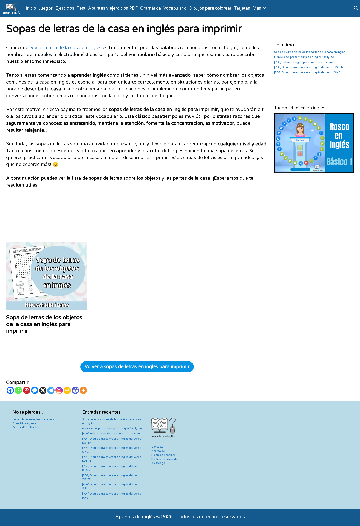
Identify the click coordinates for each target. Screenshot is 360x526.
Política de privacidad (165, 459)
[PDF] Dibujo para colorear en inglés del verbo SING (307, 72)
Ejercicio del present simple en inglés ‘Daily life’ (304, 57)
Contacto (157, 447)
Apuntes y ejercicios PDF (113, 8)
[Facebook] (10, 390)
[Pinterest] (26, 390)
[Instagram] (59, 390)
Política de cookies (163, 455)
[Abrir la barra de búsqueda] (356, 8)
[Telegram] (51, 390)
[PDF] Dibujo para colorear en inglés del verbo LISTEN (308, 67)
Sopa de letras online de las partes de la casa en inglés (309, 52)
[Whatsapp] (18, 390)
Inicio (31, 8)
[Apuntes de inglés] (12, 8)
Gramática (150, 8)
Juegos (46, 8)
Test (81, 8)
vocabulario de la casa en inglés (66, 47)
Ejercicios (64, 8)
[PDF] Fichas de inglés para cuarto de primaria (304, 62)
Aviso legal (158, 463)
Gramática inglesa (24, 423)
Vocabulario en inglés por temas (33, 419)
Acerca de (158, 451)
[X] (42, 390)
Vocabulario (175, 8)
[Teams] (75, 390)
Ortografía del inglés (25, 427)
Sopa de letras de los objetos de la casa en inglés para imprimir (44, 324)
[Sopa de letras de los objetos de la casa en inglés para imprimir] (46, 306)
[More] (83, 390)
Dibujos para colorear (210, 8)
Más (256, 8)
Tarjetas (242, 8)
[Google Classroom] (67, 390)
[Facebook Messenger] (34, 390)
